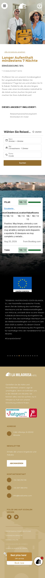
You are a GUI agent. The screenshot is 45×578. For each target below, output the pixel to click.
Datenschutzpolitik (14, 535)
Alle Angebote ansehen (14, 52)
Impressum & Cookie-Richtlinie (18, 531)
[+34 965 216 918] (9, 480)
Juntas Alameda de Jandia (16, 548)
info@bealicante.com (22, 495)
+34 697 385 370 (20, 488)
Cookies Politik (12, 540)
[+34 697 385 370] (9, 488)
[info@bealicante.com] (9, 495)
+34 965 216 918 (19, 480)
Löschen (38, 132)
